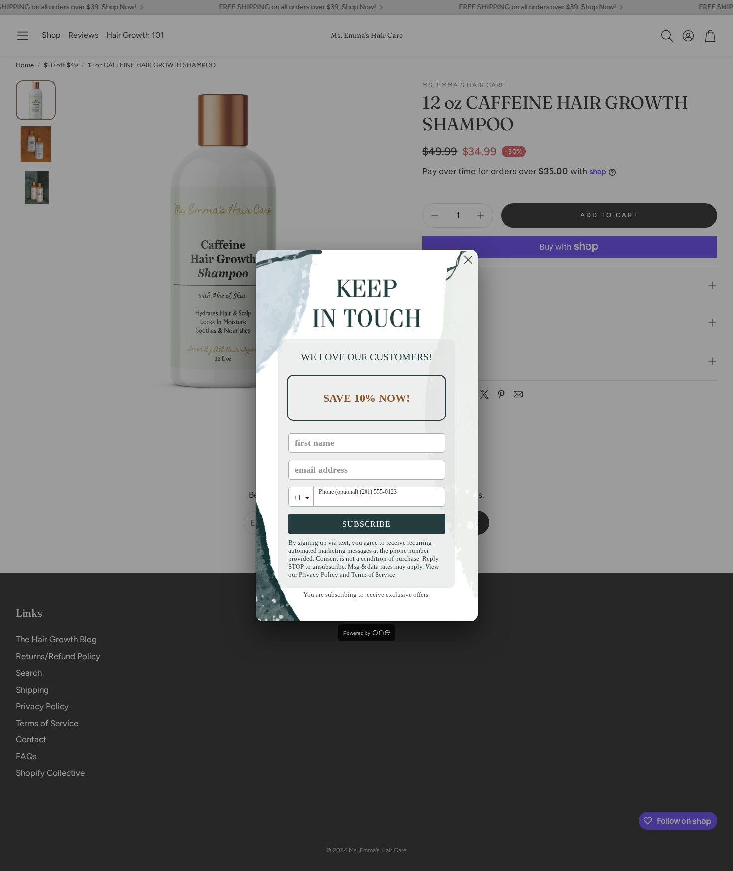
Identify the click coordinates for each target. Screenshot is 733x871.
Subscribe (366, 524)
